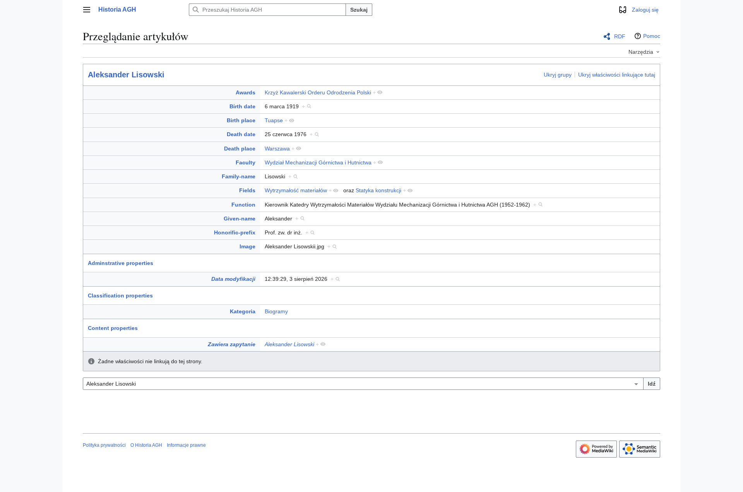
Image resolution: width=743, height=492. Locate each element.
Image (247, 246)
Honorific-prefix (234, 232)
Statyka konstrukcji (378, 190)
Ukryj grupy (558, 74)
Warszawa (277, 148)
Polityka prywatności (104, 445)
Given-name (239, 218)
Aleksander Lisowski (126, 74)
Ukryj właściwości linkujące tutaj (616, 74)
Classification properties (120, 295)
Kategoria (242, 311)
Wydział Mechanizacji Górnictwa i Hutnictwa (318, 162)
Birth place (241, 120)
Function (243, 205)
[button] (86, 9)
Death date (241, 134)
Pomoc (651, 36)
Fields (247, 190)
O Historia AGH (146, 445)
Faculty (245, 162)
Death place (239, 148)
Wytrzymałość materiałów (296, 190)
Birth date (242, 106)
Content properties (113, 328)
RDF (619, 36)
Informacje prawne (186, 445)
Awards (245, 92)
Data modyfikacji (233, 279)
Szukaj (359, 10)
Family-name (238, 176)
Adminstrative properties (120, 263)
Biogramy (276, 311)
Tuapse (274, 120)
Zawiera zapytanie (231, 344)
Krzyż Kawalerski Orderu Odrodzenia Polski (318, 92)
